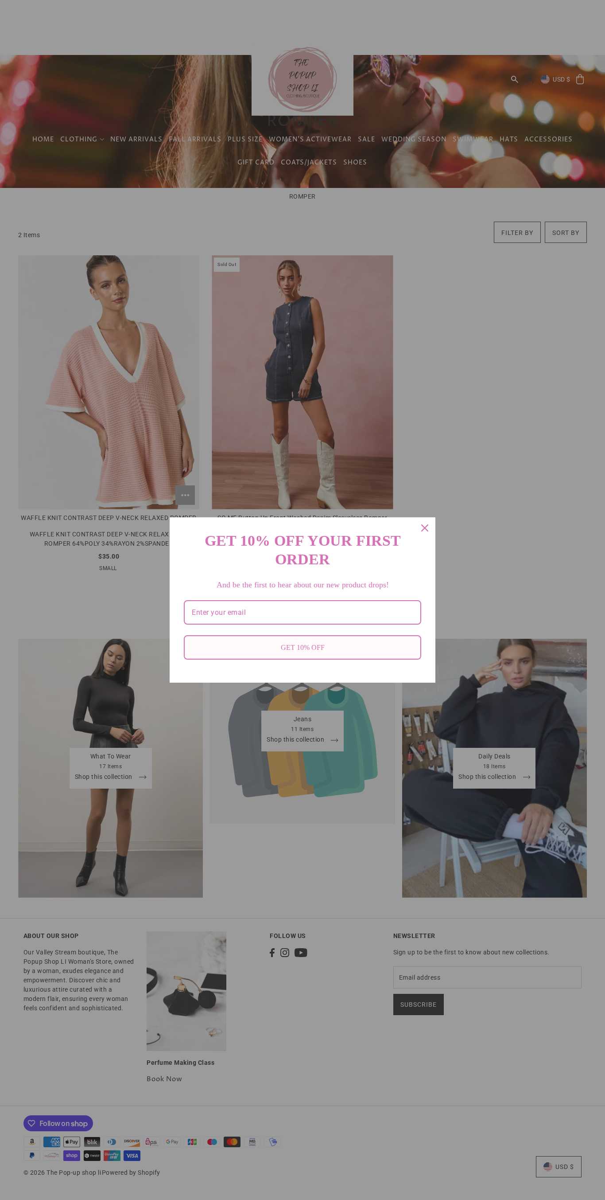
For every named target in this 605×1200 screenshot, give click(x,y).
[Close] (424, 528)
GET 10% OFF (303, 647)
